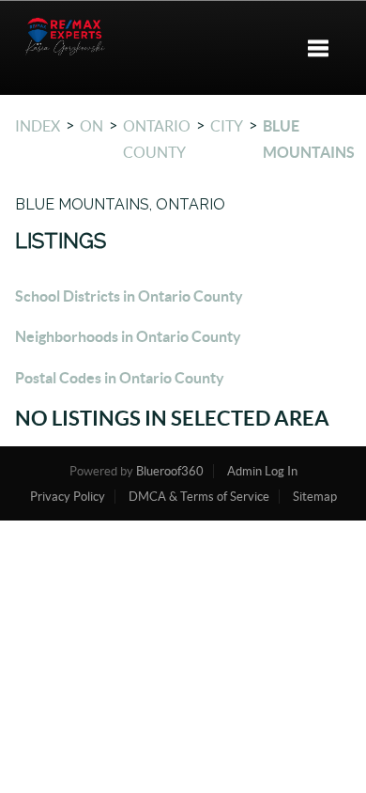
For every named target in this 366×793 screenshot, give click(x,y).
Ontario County (157, 139)
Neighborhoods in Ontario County (128, 336)
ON (91, 125)
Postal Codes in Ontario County (119, 377)
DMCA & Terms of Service (199, 497)
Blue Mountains (309, 139)
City (226, 125)
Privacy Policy (67, 497)
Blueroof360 (170, 471)
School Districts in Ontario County (129, 296)
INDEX (37, 125)
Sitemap (315, 497)
